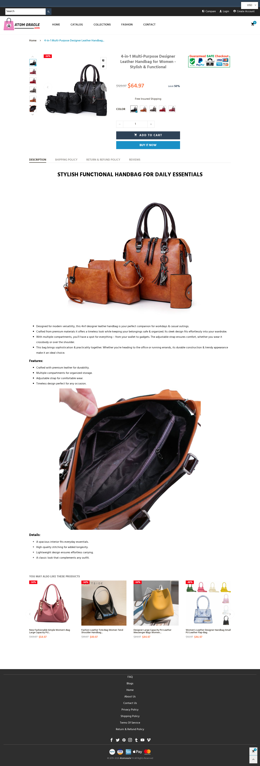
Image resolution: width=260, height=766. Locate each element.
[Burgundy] (172, 109)
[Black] (133, 109)
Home (130, 690)
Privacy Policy (130, 710)
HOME (56, 25)
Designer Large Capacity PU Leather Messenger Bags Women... (152, 631)
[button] (48, 87)
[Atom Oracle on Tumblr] (136, 741)
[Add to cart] (71, 612)
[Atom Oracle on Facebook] (111, 741)
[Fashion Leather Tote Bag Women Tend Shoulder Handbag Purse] (103, 603)
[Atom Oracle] (22, 24)
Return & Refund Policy (130, 729)
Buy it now (148, 145)
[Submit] (48, 11)
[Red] (162, 109)
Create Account (246, 11)
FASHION (127, 25)
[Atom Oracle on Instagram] (130, 741)
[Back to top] (253, 759)
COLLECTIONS (102, 25)
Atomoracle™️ (127, 758)
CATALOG (77, 25)
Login (226, 11)
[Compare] (103, 60)
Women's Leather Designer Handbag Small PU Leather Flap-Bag (208, 631)
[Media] (103, 66)
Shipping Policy (130, 716)
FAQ (130, 677)
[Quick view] (71, 600)
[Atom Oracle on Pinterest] (124, 741)
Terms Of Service (130, 723)
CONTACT (149, 25)
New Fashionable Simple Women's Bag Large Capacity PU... (49, 631)
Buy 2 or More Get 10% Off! (82, 4)
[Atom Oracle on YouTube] (142, 741)
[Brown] (143, 109)
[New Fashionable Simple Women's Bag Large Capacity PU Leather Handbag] (51, 603)
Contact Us (130, 703)
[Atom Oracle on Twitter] (118, 741)
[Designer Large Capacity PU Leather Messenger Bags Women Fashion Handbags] (156, 603)
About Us (130, 697)
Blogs (130, 683)
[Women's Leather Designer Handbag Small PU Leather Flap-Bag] (208, 603)
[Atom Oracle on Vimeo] (149, 741)
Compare (211, 11)
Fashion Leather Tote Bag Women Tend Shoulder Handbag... (102, 631)
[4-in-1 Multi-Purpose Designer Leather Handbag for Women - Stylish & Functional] (76, 87)
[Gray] (153, 109)
